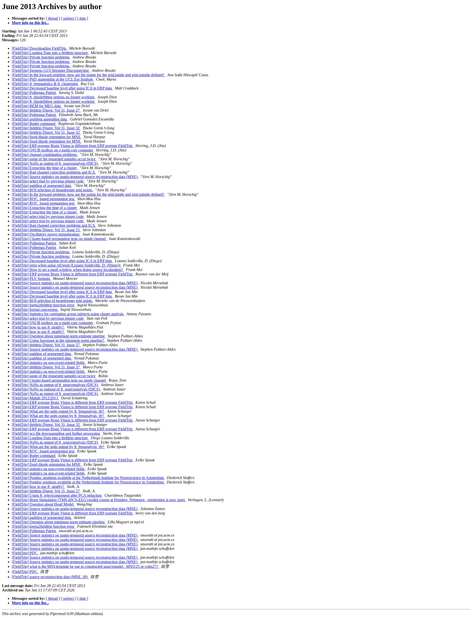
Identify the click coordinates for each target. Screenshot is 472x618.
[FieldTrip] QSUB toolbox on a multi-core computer (53, 150)
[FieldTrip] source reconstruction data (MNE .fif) (50, 577)
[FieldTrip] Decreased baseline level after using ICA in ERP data (62, 88)
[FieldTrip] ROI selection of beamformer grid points (52, 190)
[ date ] (82, 18)
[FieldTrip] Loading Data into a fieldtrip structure (50, 53)
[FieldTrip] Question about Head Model (43, 504)
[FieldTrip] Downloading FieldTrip (39, 48)
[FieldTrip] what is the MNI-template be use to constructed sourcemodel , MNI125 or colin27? (85, 566)
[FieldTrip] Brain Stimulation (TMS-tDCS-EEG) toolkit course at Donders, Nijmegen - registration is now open (99, 500)
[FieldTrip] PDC (25, 553)
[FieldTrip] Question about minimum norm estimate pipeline (59, 336)
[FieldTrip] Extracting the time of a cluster (45, 168)
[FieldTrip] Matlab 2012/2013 (35, 398)
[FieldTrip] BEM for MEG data (37, 106)
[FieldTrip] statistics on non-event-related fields (49, 363)
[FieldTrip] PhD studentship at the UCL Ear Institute (53, 79)
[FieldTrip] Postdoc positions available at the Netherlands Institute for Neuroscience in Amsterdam (88, 478)
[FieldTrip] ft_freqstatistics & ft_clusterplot (45, 84)
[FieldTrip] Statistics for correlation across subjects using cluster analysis (68, 314)
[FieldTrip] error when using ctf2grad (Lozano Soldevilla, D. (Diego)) (66, 265)
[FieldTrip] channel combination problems (45, 154)
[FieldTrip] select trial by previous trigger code (48, 181)
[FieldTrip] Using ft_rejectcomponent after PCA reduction (57, 495)
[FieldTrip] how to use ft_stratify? (38, 327)
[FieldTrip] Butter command (34, 123)
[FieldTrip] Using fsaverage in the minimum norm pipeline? (58, 340)
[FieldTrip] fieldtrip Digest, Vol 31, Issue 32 (46, 128)
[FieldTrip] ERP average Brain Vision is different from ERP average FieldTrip (72, 146)
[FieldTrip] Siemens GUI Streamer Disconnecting (51, 70)
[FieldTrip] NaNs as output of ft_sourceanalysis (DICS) (55, 163)
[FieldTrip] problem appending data (40, 119)
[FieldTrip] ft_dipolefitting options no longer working (53, 97)
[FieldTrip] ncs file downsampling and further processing (56, 433)
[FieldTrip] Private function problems (41, 57)
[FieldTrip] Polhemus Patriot (34, 92)
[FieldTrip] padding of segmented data (42, 185)
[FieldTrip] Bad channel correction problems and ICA (54, 172)
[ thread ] (53, 18)
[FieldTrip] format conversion (35, 309)
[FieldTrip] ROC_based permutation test (43, 199)
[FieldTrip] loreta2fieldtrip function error (43, 305)
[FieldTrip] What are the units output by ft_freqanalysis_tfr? (58, 411)
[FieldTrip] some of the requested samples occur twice (54, 159)
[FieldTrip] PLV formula (31, 278)
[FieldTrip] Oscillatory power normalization (46, 234)
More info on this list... (30, 23)
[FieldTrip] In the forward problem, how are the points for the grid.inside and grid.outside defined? (88, 75)
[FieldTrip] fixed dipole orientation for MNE (47, 137)
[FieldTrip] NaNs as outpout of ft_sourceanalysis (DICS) (56, 389)
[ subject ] (68, 18)
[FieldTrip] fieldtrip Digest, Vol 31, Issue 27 (46, 110)
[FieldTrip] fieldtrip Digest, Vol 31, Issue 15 (46, 230)
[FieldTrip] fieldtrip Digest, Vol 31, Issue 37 (46, 367)
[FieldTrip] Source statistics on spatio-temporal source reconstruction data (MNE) (75, 177)
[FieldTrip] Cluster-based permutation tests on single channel (59, 239)
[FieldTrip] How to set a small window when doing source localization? (68, 270)
